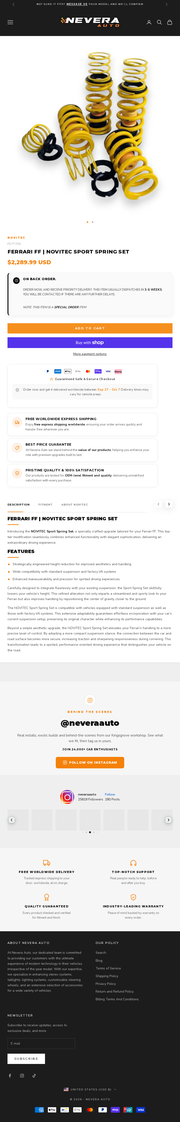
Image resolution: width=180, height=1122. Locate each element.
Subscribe (26, 1058)
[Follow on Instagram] (22, 1075)
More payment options (90, 354)
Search (101, 952)
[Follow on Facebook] (10, 1075)
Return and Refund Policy (115, 991)
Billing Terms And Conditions (117, 999)
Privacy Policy (106, 984)
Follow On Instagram (93, 762)
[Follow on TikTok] (34, 1075)
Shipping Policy (107, 976)
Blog (99, 960)
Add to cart (90, 328)
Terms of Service (108, 968)
